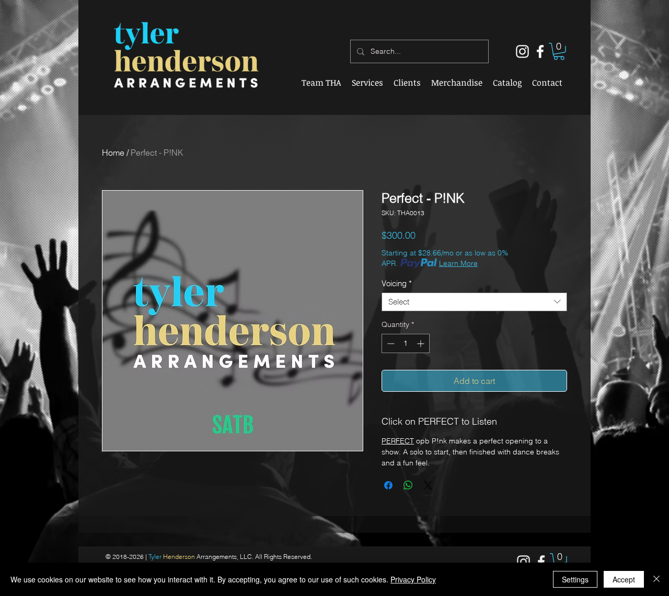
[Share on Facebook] (388, 485)
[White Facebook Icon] (540, 51)
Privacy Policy (413, 579)
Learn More (458, 263)
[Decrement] (389, 343)
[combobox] (474, 302)
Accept (624, 579)
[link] (559, 51)
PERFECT (398, 441)
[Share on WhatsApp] (408, 485)
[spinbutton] (405, 343)
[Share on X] (428, 485)
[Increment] (421, 343)
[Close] (656, 579)
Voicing (397, 283)
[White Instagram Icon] (522, 51)
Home (113, 152)
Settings (575, 579)
